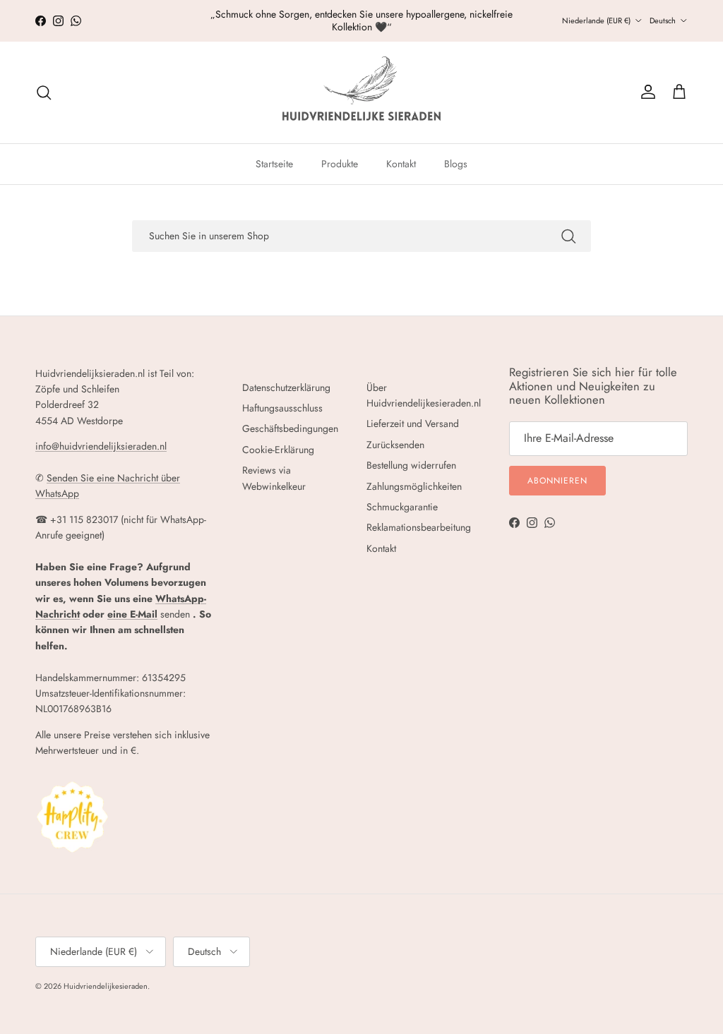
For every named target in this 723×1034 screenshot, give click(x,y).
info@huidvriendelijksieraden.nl (101, 446)
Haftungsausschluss (282, 408)
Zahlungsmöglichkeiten (414, 486)
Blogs (455, 164)
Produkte (339, 164)
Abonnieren (557, 480)
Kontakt (401, 164)
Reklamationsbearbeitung (418, 527)
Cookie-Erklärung (278, 450)
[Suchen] (43, 92)
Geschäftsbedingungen (290, 428)
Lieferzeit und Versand (412, 423)
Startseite (274, 164)
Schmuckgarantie (402, 507)
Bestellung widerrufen (411, 465)
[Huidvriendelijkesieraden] (361, 92)
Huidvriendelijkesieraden (106, 986)
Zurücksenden (395, 445)
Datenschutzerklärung (286, 387)
